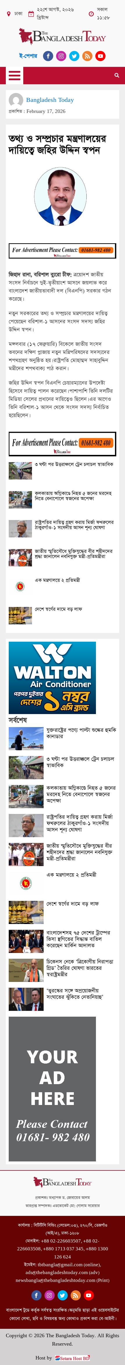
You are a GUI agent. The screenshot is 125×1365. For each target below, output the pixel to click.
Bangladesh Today (50, 100)
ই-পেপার (28, 56)
